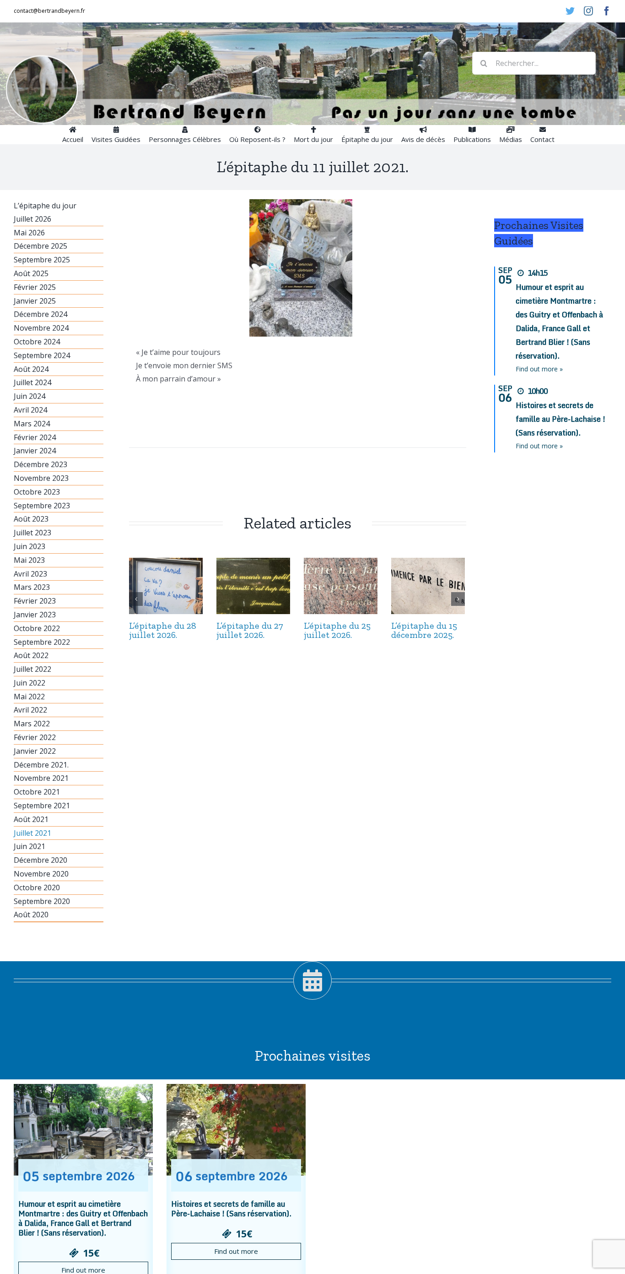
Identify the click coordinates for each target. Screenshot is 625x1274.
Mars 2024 (32, 424)
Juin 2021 (29, 846)
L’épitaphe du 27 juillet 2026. (249, 630)
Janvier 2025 (35, 301)
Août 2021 (31, 819)
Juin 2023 (29, 546)
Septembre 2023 (42, 506)
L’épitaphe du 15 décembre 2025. (424, 630)
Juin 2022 (29, 683)
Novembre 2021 (41, 778)
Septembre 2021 (42, 805)
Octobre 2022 (37, 628)
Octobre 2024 (37, 342)
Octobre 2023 (37, 492)
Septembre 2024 (42, 355)
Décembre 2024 (40, 314)
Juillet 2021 (32, 833)
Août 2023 (31, 519)
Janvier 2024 (35, 451)
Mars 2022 (32, 724)
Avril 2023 (30, 574)
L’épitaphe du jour (45, 206)
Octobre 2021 (37, 792)
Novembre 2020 (41, 874)
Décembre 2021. (41, 765)
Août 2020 (31, 914)
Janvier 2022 (35, 751)
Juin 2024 (29, 396)
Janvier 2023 (35, 615)
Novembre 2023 (41, 478)
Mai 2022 (29, 696)
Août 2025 (31, 273)
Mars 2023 (32, 587)
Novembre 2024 (41, 328)
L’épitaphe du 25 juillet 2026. (337, 630)
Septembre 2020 (42, 901)
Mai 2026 (29, 233)
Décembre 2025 (40, 246)
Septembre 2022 (42, 642)
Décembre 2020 (40, 860)
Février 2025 (35, 287)
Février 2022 (35, 737)
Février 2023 (35, 601)
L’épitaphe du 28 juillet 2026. (162, 630)
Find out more (236, 1251)
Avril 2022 (30, 710)
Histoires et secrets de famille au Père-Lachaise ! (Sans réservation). (560, 419)
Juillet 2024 (32, 382)
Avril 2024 (30, 410)
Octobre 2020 (37, 887)
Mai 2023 (29, 560)
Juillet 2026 (32, 219)
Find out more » (539, 369)
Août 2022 (31, 655)
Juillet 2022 (32, 669)
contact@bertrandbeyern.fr (49, 11)
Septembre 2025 (42, 260)
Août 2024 (31, 369)
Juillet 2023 (32, 533)
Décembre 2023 (40, 464)
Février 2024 (35, 437)
